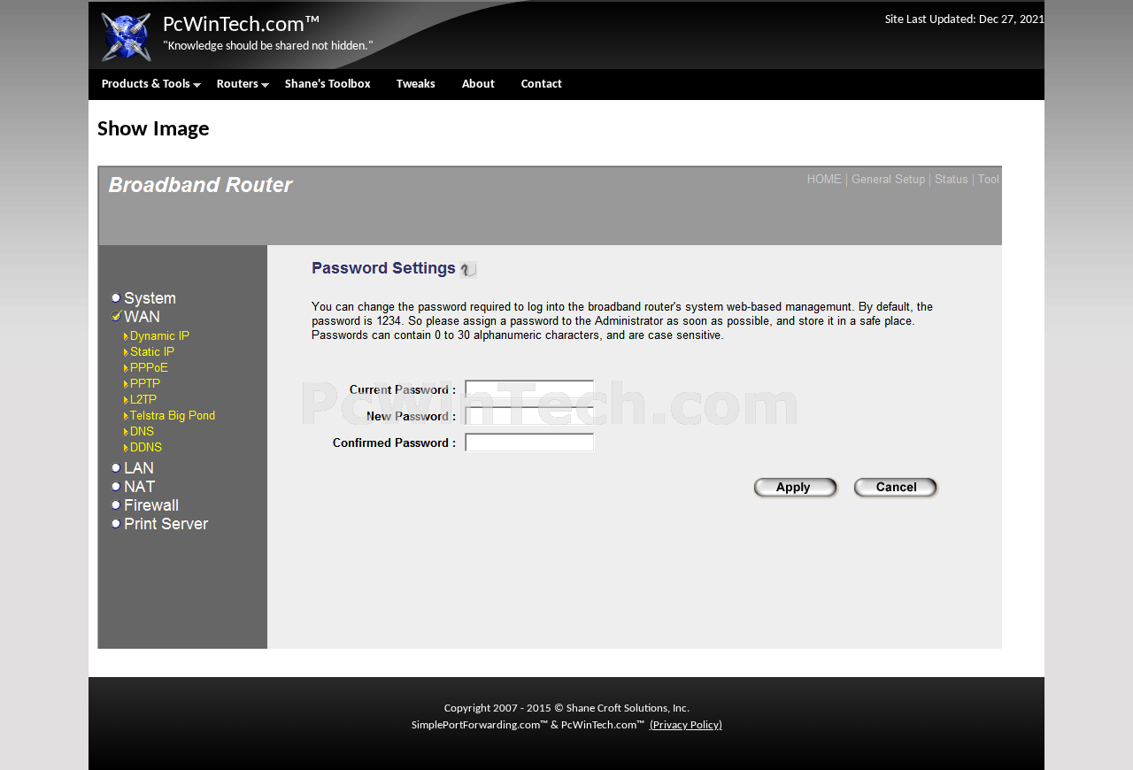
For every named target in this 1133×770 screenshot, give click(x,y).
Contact (541, 84)
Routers (231, 89)
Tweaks (416, 84)
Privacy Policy (686, 725)
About (478, 84)
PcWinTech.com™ (241, 25)
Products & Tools (139, 89)
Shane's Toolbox (327, 84)
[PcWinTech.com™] (125, 62)
